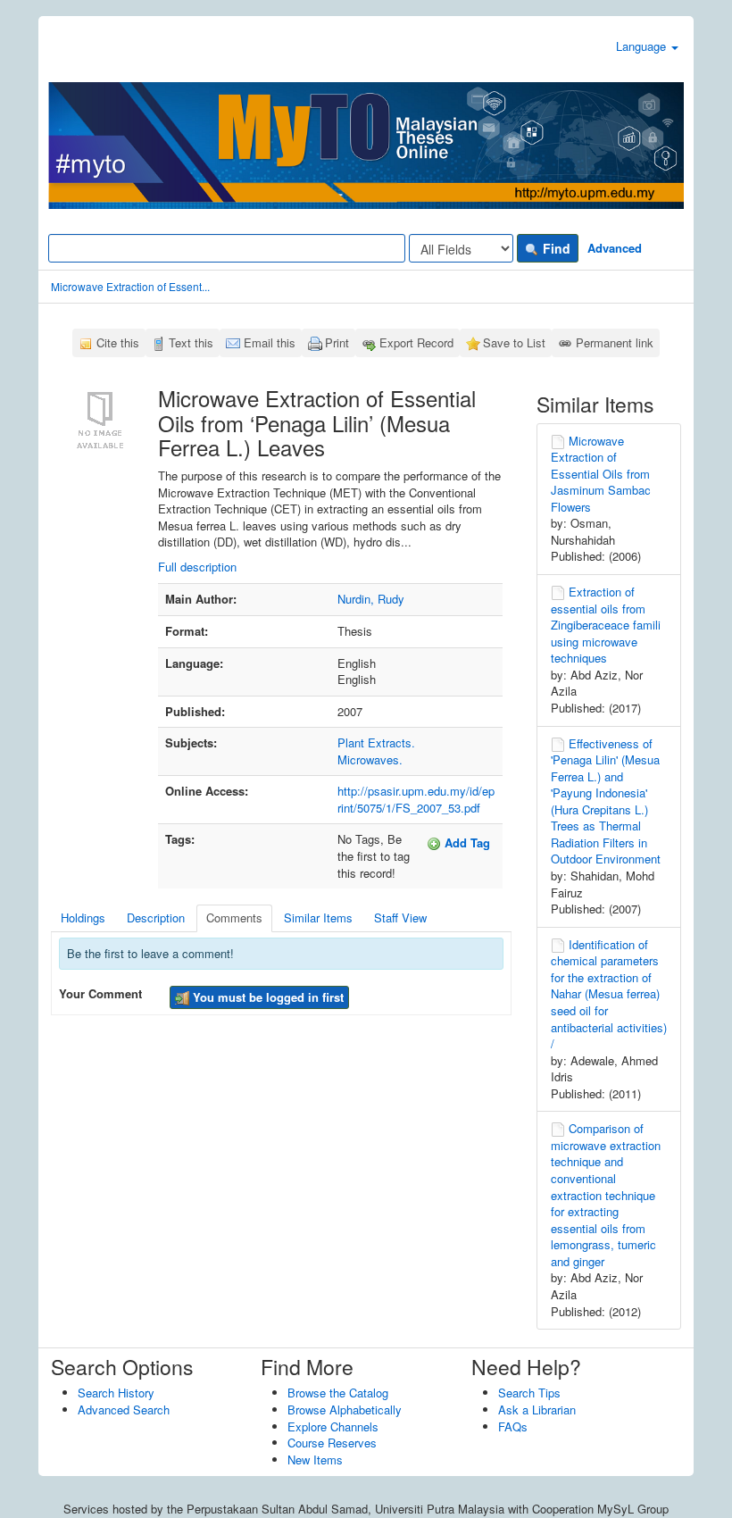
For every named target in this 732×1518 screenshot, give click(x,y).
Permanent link (614, 342)
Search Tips (529, 1392)
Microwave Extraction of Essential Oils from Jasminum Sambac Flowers (601, 473)
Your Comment (100, 994)
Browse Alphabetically (344, 1409)
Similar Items (318, 917)
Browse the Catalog (337, 1392)
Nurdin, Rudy (370, 598)
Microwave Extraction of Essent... (130, 286)
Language (643, 46)
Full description (197, 566)
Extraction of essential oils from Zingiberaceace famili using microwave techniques (606, 624)
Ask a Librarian (537, 1409)
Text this (191, 342)
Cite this (117, 342)
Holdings (83, 917)
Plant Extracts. (376, 742)
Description (156, 917)
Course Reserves (332, 1442)
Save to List (514, 342)
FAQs (513, 1426)
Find (554, 248)
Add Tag (465, 842)
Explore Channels (332, 1426)
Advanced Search (124, 1409)
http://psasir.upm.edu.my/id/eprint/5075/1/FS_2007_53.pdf (416, 799)
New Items (315, 1459)
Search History (116, 1392)
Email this (269, 342)
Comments (234, 917)
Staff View (400, 917)
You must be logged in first (266, 996)
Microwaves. (370, 759)
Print (337, 342)
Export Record (416, 342)
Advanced (614, 247)
